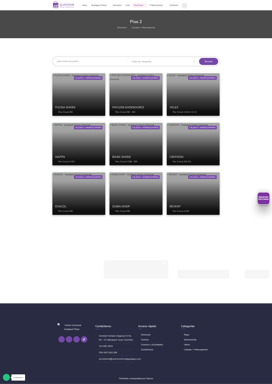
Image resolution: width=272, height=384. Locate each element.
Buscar (208, 61)
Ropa (186, 334)
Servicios (117, 5)
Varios (187, 344)
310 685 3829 (106, 346)
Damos (149, 378)
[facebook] (61, 339)
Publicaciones (156, 5)
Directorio (138, 5)
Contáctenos (147, 349)
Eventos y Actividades (152, 344)
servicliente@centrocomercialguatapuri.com (120, 359)
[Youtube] (76, 339)
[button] (163, 61)
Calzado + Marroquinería (196, 349)
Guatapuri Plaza (98, 5)
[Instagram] (69, 339)
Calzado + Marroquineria (143, 27)
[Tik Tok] (84, 339)
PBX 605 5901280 (108, 352)
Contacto (173, 5)
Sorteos (145, 339)
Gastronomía (190, 339)
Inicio (84, 5)
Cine (128, 5)
